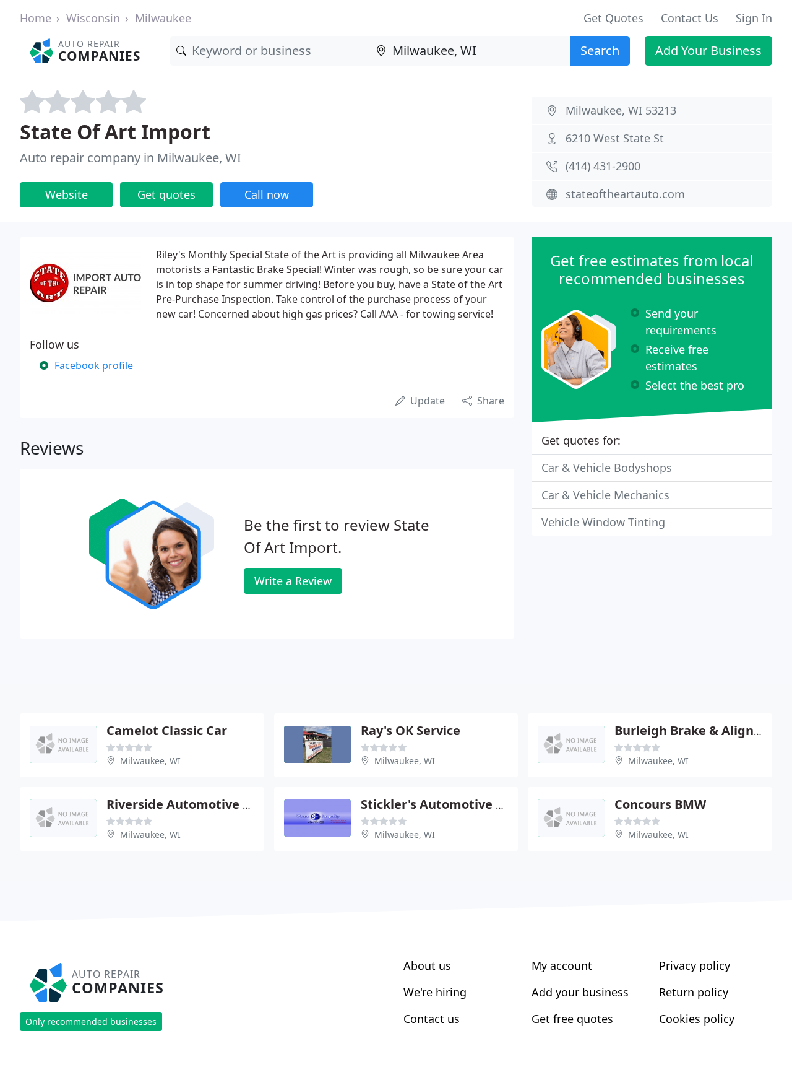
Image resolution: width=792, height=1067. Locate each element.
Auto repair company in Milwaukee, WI (130, 157)
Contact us (431, 1018)
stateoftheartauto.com (625, 193)
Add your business (580, 992)
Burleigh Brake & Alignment (700, 730)
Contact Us (689, 18)
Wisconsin (93, 18)
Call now (266, 194)
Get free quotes (572, 1018)
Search (599, 50)
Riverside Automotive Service (196, 804)
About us (427, 965)
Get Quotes (613, 18)
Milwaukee (163, 18)
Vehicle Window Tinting (603, 522)
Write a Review (293, 580)
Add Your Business (708, 50)
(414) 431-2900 (603, 166)
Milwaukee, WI (150, 761)
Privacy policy (694, 965)
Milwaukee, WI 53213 (621, 110)
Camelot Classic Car (166, 730)
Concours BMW (660, 804)
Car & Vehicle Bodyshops (606, 467)
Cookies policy (696, 1018)
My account (562, 965)
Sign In (754, 18)
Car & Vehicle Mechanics (605, 494)
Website (66, 194)
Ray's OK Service (410, 730)
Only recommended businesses (91, 1021)
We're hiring (435, 992)
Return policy (693, 992)
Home (35, 18)
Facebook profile (93, 365)
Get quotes (166, 194)
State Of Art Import (115, 131)
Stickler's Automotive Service (450, 804)
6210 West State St (615, 138)
